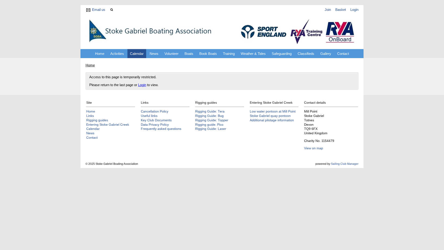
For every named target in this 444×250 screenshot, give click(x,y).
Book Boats (208, 54)
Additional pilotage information (272, 120)
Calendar (137, 54)
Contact (343, 54)
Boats (189, 54)
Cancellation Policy (154, 111)
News (154, 54)
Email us (98, 10)
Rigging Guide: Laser (210, 129)
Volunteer (171, 54)
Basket (340, 10)
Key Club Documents (156, 120)
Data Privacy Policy (155, 124)
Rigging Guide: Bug (209, 116)
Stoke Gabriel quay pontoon (270, 116)
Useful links (149, 116)
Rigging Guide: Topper (211, 120)
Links (90, 116)
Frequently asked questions (161, 129)
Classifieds (306, 54)
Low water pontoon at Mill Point (273, 111)
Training (229, 54)
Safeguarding (282, 54)
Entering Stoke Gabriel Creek (107, 124)
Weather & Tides (253, 54)
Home (99, 54)
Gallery (325, 54)
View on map (313, 148)
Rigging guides (97, 120)
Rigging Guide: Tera (210, 111)
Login (354, 10)
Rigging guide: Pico (209, 124)
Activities (117, 54)
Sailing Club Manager (344, 164)
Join (328, 10)
